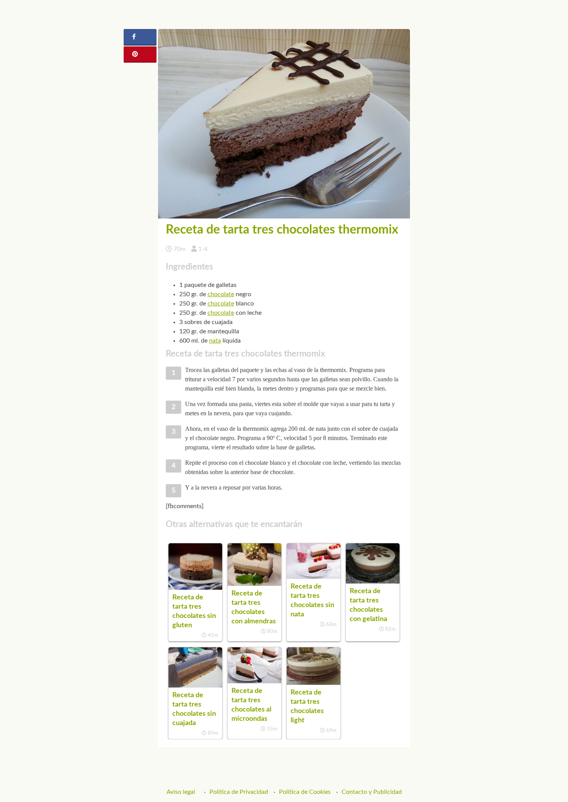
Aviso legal (181, 792)
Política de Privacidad (238, 792)
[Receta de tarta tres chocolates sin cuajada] (195, 686)
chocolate (220, 294)
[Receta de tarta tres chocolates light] (313, 683)
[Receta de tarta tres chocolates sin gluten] (195, 588)
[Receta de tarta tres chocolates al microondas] (254, 681)
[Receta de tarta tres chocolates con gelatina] (373, 581)
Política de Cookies (305, 792)
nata (215, 341)
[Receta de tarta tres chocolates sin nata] (313, 577)
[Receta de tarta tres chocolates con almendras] (254, 584)
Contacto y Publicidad (372, 792)
